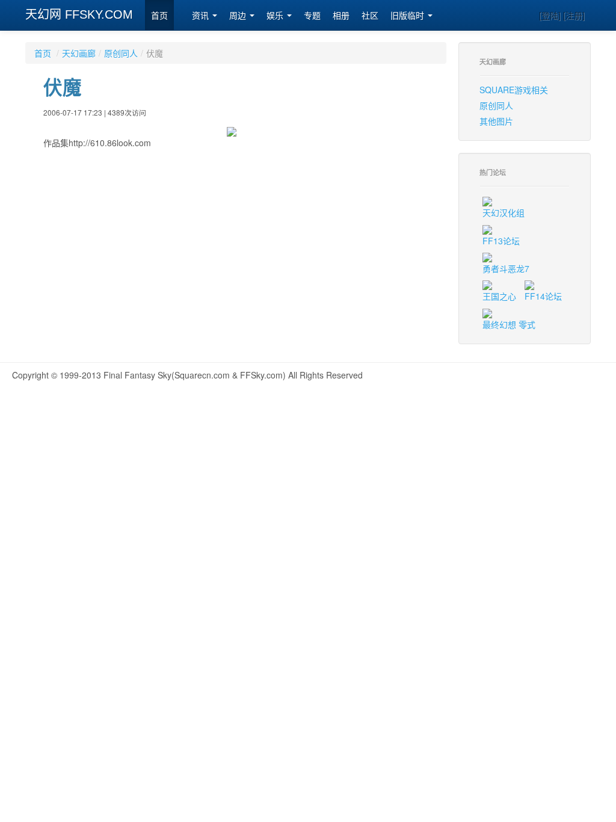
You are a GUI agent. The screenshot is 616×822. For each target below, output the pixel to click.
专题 (312, 15)
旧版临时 (408, 15)
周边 (238, 15)
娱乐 (276, 15)
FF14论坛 (543, 296)
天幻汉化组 (503, 212)
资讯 (201, 15)
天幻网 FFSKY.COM (79, 14)
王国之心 (499, 296)
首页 (159, 15)
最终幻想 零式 (508, 324)
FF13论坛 (501, 241)
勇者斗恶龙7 (505, 268)
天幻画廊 (79, 53)
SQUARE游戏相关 (513, 90)
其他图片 (496, 121)
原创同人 (121, 53)
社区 (370, 15)
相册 (341, 15)
